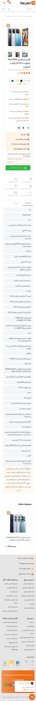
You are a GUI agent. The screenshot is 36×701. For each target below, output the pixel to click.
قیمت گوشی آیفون (29, 592)
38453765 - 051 (18, 680)
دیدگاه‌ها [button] (16, 203)
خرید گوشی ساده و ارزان (11, 634)
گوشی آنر (31, 604)
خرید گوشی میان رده (12, 638)
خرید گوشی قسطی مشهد (27, 637)
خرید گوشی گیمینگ (12, 626)
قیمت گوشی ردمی (29, 600)
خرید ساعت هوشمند (12, 596)
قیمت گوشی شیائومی (28, 588)
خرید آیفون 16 (14, 592)
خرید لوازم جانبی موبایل (11, 584)
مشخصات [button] (28, 203)
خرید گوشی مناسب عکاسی (10, 622)
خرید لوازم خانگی (13, 607)
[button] (10, 3)
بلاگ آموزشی (30, 626)
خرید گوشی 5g (13, 643)
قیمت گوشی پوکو (29, 608)
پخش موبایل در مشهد (28, 642)
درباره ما (31, 622)
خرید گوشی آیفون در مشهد (10, 611)
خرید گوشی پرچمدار (12, 630)
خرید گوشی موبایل (29, 584)
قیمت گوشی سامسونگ (27, 596)
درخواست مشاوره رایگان (16, 168)
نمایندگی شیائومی (29, 650)
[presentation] (29, 55)
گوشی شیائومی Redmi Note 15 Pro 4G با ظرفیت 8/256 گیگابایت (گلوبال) (18, 538)
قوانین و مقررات (29, 646)
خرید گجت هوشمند (12, 588)
